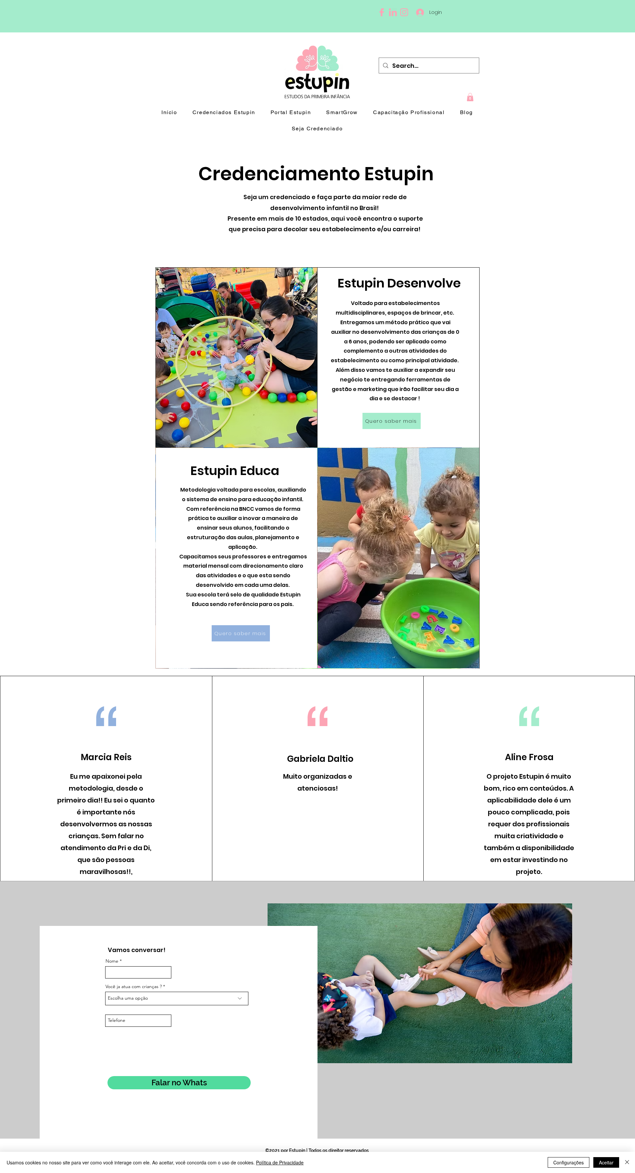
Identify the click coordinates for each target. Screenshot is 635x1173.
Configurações (568, 1162)
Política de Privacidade (280, 1162)
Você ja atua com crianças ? (134, 986)
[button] (470, 97)
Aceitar (606, 1162)
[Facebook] (382, 12)
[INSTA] (404, 12)
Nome (112, 961)
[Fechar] (627, 1162)
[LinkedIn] (393, 12)
